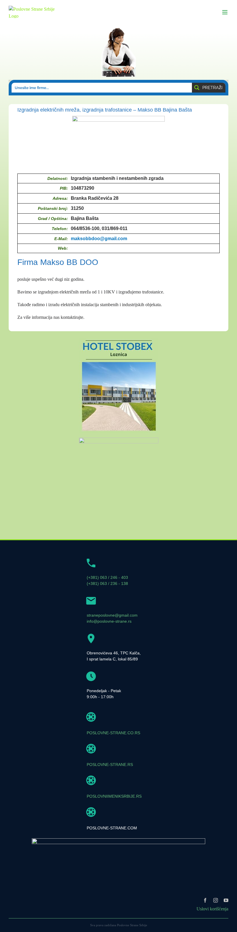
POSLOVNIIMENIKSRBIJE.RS (114, 796)
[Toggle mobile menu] (225, 12)
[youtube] (226, 900)
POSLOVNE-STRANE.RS (110, 764)
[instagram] (215, 900)
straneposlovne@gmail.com (112, 615)
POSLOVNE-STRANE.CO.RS (113, 732)
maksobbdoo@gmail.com (99, 238)
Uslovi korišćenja (212, 908)
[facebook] (205, 900)
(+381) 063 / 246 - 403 (107, 577)
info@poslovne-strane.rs (109, 621)
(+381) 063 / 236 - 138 (107, 583)
